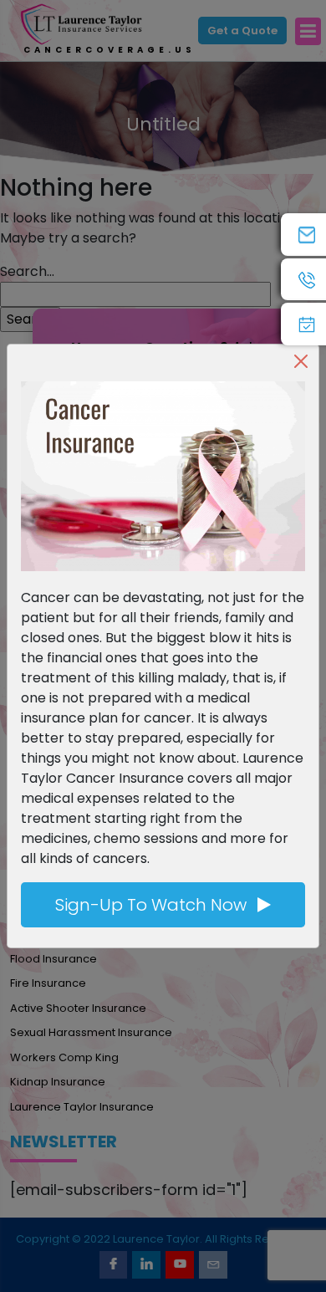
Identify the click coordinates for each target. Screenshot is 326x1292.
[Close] (301, 361)
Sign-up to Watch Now (153, 905)
